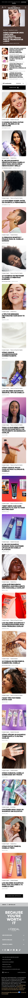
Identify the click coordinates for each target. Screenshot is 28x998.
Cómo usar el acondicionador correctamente (9, 354)
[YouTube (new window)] (8, 950)
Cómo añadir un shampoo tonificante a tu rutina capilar (14, 736)
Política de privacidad (6, 959)
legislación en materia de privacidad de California (13, 988)
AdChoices (22, 985)
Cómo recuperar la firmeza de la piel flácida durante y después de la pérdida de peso (17, 66)
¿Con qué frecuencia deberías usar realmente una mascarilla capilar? (13, 586)
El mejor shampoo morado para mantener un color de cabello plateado (13, 546)
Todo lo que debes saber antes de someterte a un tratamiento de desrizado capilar (14, 429)
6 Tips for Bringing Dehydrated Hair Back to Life (13, 315)
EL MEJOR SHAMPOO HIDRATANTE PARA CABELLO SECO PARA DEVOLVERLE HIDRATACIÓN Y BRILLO (13, 163)
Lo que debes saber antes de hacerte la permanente (14, 201)
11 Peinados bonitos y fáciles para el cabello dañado (12, 239)
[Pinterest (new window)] (14, 950)
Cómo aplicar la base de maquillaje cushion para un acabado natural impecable (17, 50)
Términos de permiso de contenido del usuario (11, 969)
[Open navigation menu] (25, 7)
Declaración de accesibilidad (8, 961)
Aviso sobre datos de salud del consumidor (10, 957)
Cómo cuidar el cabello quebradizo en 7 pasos (13, 774)
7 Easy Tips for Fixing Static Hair (11, 698)
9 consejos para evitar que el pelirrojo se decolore (12, 123)
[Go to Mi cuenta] (3, 7)
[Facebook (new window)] (2, 950)
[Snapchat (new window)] (17, 950)
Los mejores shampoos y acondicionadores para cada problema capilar (13, 624)
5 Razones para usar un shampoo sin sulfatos (12, 810)
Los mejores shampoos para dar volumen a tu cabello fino (12, 884)
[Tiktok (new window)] (20, 950)
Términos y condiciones (6, 966)
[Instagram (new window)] (5, 950)
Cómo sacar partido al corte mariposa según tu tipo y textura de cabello (17, 58)
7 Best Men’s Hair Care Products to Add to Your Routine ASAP (13, 507)
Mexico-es (6, 972)
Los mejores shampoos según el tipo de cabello (13, 391)
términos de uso (13, 988)
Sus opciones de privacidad (10, 992)
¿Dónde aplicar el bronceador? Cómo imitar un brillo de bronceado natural (16, 75)
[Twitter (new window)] (11, 950)
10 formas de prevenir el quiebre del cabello (13, 662)
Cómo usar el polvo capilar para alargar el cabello (13, 469)
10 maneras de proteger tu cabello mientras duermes (13, 277)
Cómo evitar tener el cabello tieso (11, 847)
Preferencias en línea (6, 964)
